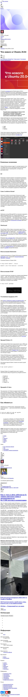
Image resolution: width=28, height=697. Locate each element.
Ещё (5, 609)
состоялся (7, 91)
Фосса (6, 107)
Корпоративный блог (8, 684)
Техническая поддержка (14, 694)
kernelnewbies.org (10, 246)
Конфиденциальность (8, 679)
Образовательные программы (10, 688)
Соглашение (6, 678)
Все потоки (5, 1)
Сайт (11, 467)
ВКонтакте (3, 467)
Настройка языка (4, 694)
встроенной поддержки (16, 220)
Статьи (5, 662)
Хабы (4, 665)
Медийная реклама (7, 685)
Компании (5, 666)
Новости (5, 664)
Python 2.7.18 (15, 350)
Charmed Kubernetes (19, 256)
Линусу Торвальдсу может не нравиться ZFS (13, 300)
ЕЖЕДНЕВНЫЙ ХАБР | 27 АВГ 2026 (9, 487)
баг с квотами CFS (10, 237)
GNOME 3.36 (19, 134)
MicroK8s (3, 257)
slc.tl (4, 634)
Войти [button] (2, 8)
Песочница (5, 669)
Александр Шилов (7, 652)
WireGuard (20, 233)
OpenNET (6, 247)
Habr (8, 695)
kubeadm (8, 257)
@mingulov (11, 478)
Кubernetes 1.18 (4, 256)
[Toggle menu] (1, 1)
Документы (6, 677)
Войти (4, 656)
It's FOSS (24, 336)
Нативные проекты (7, 686)
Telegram (8, 467)
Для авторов (6, 674)
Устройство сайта (7, 673)
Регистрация (6, 658)
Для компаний (6, 676)
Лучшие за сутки (4, 615)
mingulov (3, 48)
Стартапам (5, 689)
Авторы (5, 667)
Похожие (11, 615)
